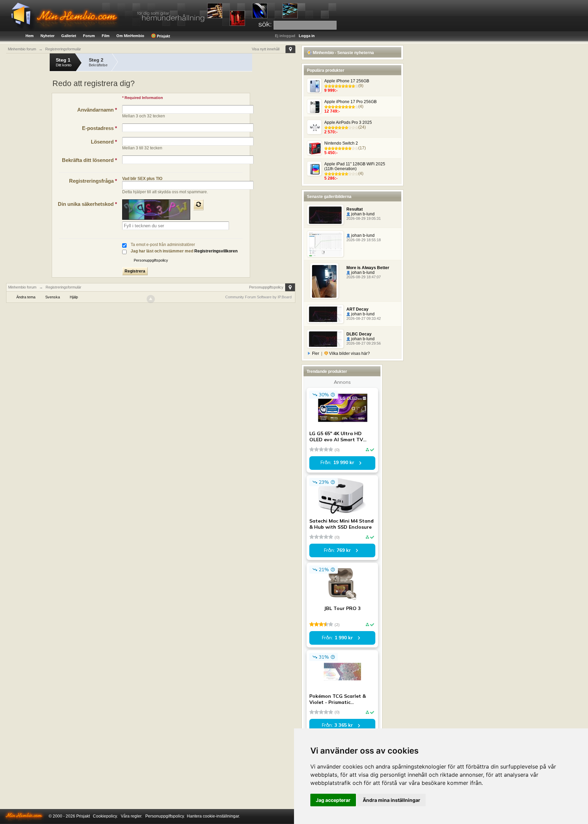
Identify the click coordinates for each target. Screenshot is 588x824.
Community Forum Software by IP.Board (258, 297)
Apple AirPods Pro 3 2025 (348, 122)
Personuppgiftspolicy (151, 260)
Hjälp (74, 297)
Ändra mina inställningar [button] (391, 800)
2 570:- (331, 132)
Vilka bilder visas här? (349, 353)
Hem (30, 36)
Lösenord (104, 142)
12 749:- (332, 111)
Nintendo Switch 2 (341, 143)
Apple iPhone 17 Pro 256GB (350, 101)
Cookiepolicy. (105, 816)
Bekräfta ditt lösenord (89, 160)
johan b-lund (362, 214)
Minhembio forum (22, 287)
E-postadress (99, 128)
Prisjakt (163, 36)
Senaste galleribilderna (329, 196)
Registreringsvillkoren (216, 251)
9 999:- (331, 90)
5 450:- (331, 152)
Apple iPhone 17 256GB (346, 81)
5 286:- (331, 178)
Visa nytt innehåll (265, 49)
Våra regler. (131, 816)
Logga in (307, 36)
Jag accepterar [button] (333, 800)
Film (106, 36)
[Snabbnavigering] (290, 49)
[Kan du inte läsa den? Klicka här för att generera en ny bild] (198, 204)
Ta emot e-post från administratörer (163, 244)
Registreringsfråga (93, 181)
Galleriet (68, 36)
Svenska (52, 297)
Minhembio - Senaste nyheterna (343, 52)
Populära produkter (325, 70)
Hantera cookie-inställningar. (213, 816)
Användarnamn (97, 110)
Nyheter (47, 36)
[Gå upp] (151, 299)
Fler (315, 353)
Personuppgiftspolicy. (165, 816)
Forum (89, 36)
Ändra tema (25, 297)
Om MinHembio (130, 36)
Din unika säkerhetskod (87, 204)
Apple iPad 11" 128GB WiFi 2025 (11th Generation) (354, 166)
